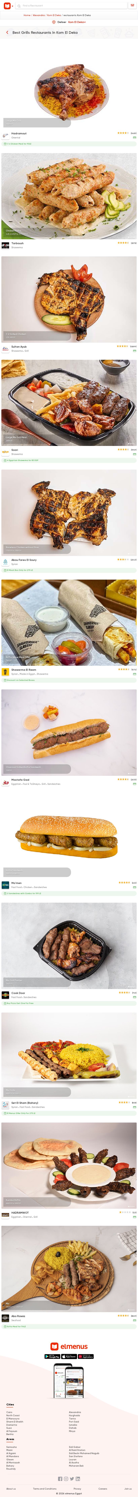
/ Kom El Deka (53, 15)
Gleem (10, 1459)
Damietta (11, 1425)
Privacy (77, 1489)
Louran (72, 1459)
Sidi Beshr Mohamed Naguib (84, 1453)
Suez (9, 1428)
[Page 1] (128, 127)
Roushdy (11, 1469)
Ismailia (73, 1425)
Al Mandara (12, 1456)
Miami (9, 1450)
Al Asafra (74, 1462)
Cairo (9, 1412)
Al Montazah (13, 1462)
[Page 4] (132, 127)
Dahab (73, 1428)
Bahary (10, 1466)
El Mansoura (12, 1418)
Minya (72, 1431)
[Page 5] (133, 127)
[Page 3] (131, 127)
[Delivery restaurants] (7, 32)
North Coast (13, 1415)
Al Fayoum (11, 1431)
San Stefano (76, 1456)
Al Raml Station (77, 1450)
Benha (9, 1434)
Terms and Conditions (44, 1489)
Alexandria (75, 1412)
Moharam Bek (76, 1466)
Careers (102, 1489)
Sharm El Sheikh (14, 1421)
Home (27, 15)
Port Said (74, 1421)
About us (11, 1489)
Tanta (72, 1418)
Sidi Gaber (75, 1447)
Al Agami (11, 1453)
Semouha (11, 1447)
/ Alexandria (38, 15)
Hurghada (74, 1415)
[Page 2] (129, 127)
